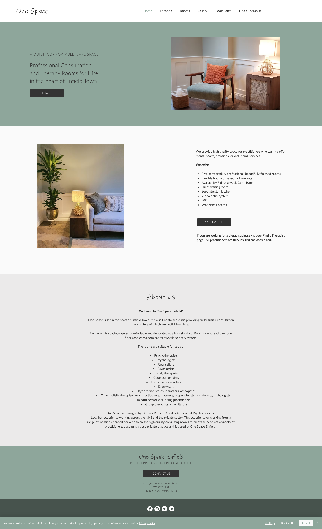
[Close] (317, 523)
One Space (32, 11)
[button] (251, 10)
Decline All (287, 523)
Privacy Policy (147, 523)
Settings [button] (270, 523)
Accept (306, 523)
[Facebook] (150, 508)
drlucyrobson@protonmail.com (160, 483)
